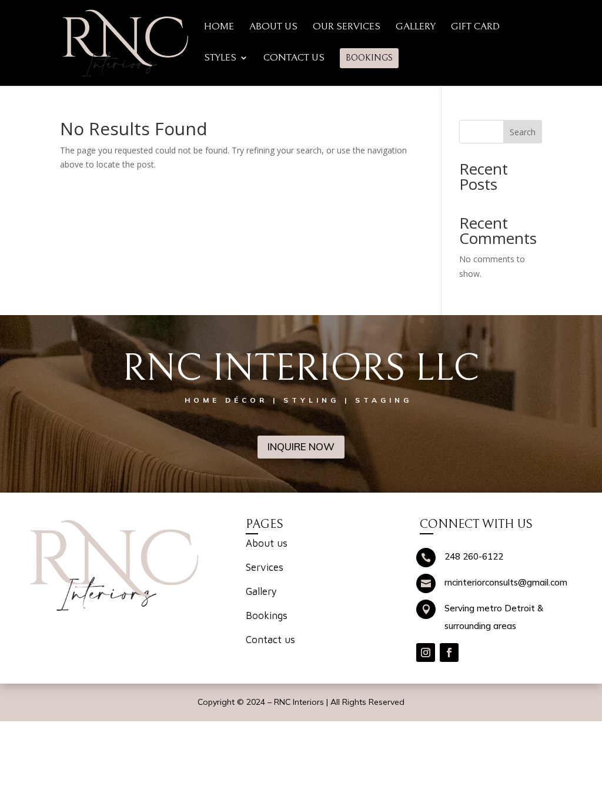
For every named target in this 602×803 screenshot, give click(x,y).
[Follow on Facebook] (449, 652)
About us (266, 543)
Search (523, 132)
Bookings (266, 615)
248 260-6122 (473, 556)
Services (264, 567)
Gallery (261, 591)
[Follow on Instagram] (425, 652)
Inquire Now (301, 446)
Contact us (270, 639)
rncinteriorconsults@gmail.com (505, 582)
